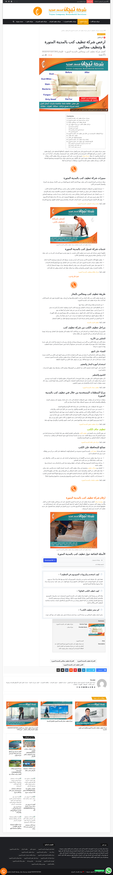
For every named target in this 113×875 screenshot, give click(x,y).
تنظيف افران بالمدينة (93, 322)
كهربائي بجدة (38, 861)
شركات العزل (29, 21)
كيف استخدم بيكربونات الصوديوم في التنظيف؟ (80, 143)
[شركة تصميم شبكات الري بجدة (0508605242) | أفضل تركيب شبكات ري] (15, 763)
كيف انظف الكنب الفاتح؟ (76, 145)
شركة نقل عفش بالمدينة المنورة (31, 858)
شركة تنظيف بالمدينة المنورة (86, 661)
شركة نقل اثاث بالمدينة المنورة (47, 858)
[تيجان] (56, 11)
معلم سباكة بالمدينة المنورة (19, 861)
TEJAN (100, 55)
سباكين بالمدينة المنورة (42, 852)
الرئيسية (102, 30)
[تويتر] (90, 687)
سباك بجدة (51, 852)
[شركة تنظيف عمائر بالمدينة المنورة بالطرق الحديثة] (56, 710)
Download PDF (49, 560)
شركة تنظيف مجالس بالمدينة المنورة (62, 661)
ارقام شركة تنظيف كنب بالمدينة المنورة (78, 139)
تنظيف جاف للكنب (73, 135)
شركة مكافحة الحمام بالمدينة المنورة (46, 855)
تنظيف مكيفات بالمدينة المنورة (90, 480)
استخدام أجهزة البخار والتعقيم (77, 129)
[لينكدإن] (88, 687)
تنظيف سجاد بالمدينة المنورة (91, 387)
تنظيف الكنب (83, 433)
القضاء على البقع (74, 128)
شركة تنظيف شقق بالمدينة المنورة (89, 424)
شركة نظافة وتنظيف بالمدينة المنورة (88, 272)
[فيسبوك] (92, 687)
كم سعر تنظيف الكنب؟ (76, 147)
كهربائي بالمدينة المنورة (49, 861)
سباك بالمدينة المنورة (14, 849)
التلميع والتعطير (74, 131)
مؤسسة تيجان (99, 502)
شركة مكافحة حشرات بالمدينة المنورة (27, 855)
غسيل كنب (94, 451)
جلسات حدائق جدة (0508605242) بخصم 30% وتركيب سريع (29, 790)
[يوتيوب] (83, 687)
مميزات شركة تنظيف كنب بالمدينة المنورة (79, 118)
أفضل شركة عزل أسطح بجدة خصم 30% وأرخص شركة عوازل (15, 753)
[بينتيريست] (81, 687)
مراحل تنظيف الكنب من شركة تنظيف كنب (79, 124)
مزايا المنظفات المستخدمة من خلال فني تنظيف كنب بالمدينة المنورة (86, 133)
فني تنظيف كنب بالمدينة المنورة (73, 665)
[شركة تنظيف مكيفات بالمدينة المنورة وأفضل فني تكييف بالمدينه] (91, 713)
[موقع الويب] (94, 687)
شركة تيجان (85, 156)
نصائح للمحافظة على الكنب (75, 137)
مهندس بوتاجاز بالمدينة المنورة (38, 864)
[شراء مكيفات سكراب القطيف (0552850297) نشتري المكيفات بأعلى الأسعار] (29, 743)
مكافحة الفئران (50, 864)
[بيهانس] (79, 687)
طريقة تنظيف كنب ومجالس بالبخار (77, 122)
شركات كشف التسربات (41, 21)
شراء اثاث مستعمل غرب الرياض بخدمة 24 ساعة (29, 826)
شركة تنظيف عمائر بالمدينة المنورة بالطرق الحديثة (59, 721)
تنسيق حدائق (33, 849)
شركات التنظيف (83, 21)
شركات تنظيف (92, 468)
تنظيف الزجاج (25, 849)
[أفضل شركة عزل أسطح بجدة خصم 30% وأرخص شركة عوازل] (15, 745)
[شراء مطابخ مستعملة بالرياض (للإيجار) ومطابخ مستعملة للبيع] (15, 819)
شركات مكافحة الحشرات (70, 21)
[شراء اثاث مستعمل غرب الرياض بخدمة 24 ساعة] (29, 819)
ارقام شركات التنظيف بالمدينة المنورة (88, 204)
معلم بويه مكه (30, 861)
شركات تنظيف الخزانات (55, 21)
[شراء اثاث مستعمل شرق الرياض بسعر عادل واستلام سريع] (15, 782)
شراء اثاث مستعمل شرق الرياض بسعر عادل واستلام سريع (15, 790)
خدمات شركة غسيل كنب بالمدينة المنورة (78, 120)
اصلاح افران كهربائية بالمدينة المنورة (46, 849)
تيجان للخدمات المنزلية (76, 872)
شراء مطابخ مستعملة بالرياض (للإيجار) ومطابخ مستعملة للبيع (15, 826)
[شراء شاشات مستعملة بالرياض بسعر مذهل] (29, 763)
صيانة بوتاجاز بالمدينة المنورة (15, 858)
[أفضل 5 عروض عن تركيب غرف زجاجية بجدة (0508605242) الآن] (29, 799)
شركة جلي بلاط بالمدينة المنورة (90, 442)
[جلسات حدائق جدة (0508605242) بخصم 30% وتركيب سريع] (29, 782)
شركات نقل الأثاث (95, 21)
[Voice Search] (102, 560)
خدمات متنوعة (19, 21)
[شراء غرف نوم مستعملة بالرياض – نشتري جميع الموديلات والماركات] (15, 800)
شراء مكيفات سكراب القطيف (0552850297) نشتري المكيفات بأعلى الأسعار (29, 752)
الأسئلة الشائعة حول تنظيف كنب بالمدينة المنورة (80, 141)
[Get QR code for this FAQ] (59, 575)
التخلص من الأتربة (74, 126)
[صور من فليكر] (86, 687)
